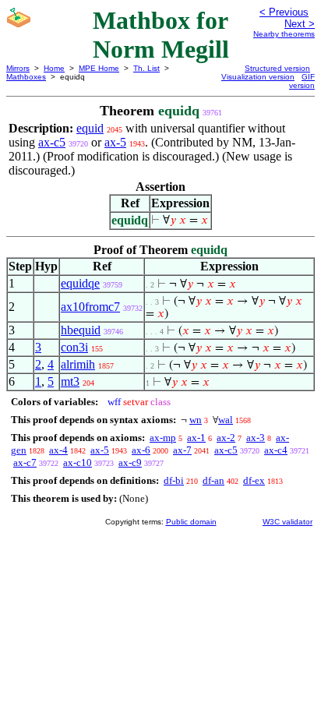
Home (54, 68)
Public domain (191, 521)
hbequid (81, 330)
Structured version (277, 68)
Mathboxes (26, 76)
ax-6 (141, 450)
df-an (213, 480)
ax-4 (58, 450)
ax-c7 (25, 462)
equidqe (80, 283)
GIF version (302, 81)
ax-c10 (77, 462)
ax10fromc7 (90, 306)
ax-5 (115, 142)
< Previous (284, 12)
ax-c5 (51, 142)
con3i (74, 347)
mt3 (70, 381)
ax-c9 (130, 462)
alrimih (78, 364)
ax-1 (196, 437)
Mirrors (18, 68)
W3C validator (287, 521)
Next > (299, 24)
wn (195, 419)
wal (225, 419)
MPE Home (99, 68)
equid (90, 128)
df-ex (254, 480)
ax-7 (182, 450)
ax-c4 (275, 450)
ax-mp (163, 437)
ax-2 (226, 437)
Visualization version (258, 76)
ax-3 (255, 437)
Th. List (146, 68)
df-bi (174, 480)
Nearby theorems (284, 34)
